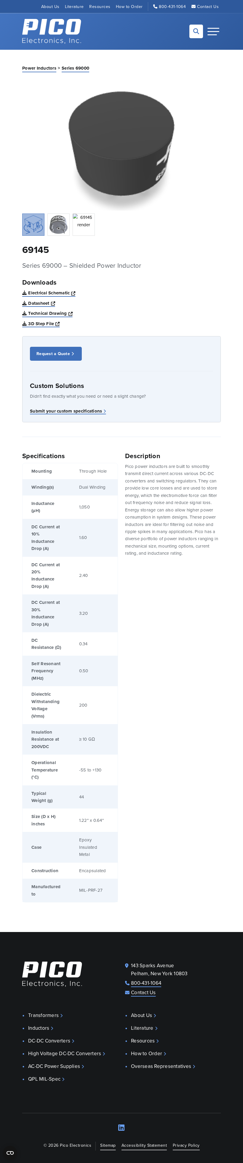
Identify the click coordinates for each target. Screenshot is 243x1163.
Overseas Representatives (161, 1066)
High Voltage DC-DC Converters (64, 1053)
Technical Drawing (50, 313)
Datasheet (41, 303)
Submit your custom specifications (66, 411)
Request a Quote (53, 354)
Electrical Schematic (51, 292)
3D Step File (44, 323)
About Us (50, 6)
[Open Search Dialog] (196, 31)
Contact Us (208, 6)
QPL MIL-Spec (44, 1078)
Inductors (38, 1028)
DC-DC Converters (49, 1040)
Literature (74, 6)
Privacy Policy (186, 1145)
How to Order (129, 6)
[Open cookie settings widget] (10, 1153)
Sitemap (108, 1145)
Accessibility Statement (144, 1145)
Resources (100, 6)
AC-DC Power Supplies (54, 1066)
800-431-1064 (172, 6)
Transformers (43, 1015)
